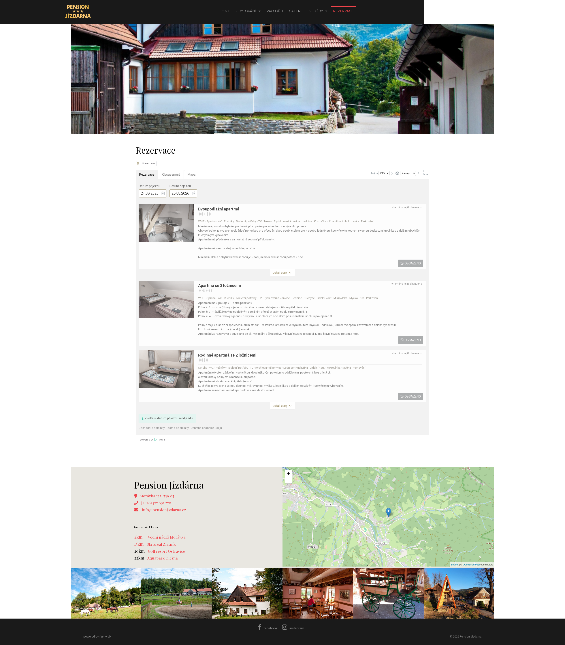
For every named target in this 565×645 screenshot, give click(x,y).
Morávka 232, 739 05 (157, 495)
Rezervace (343, 11)
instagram (297, 628)
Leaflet (454, 564)
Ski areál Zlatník (161, 543)
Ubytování (246, 11)
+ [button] (288, 473)
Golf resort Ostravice (166, 551)
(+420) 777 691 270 (156, 502)
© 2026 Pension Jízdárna (466, 636)
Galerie (296, 11)
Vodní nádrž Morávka (166, 536)
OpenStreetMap (471, 564)
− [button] (288, 480)
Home (224, 11)
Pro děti (274, 11)
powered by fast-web (97, 636)
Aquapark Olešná (162, 557)
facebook (270, 628)
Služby (316, 11)
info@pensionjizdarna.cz (164, 509)
